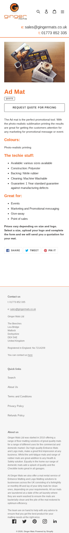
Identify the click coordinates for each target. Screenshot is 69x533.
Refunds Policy (16, 415)
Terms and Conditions (20, 396)
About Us (13, 387)
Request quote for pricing (34, 107)
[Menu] (62, 11)
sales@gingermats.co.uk (46, 27)
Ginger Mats (29, 531)
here (30, 355)
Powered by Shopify (44, 531)
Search (12, 377)
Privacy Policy (16, 406)
